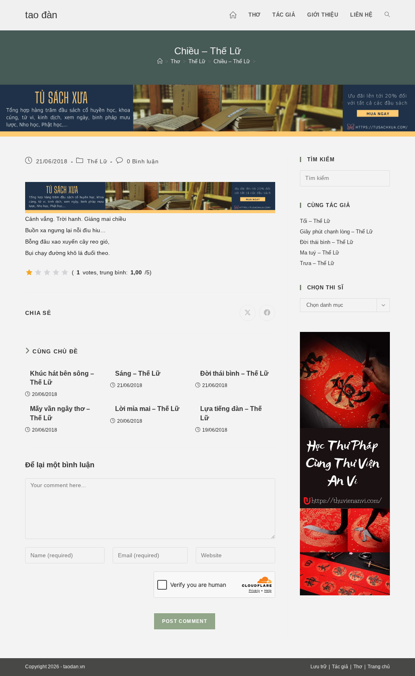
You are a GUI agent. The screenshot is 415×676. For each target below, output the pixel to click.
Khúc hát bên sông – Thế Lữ (62, 378)
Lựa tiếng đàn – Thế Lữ (231, 413)
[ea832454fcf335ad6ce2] (207, 110)
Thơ (357, 667)
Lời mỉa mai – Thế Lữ (147, 408)
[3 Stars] (47, 272)
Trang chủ (379, 667)
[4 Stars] (56, 272)
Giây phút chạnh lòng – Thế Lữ (336, 232)
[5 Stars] (65, 272)
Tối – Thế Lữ (315, 221)
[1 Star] (29, 272)
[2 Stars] (38, 272)
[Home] (160, 61)
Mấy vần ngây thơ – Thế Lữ (60, 413)
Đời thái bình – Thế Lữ (234, 373)
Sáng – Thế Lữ (137, 373)
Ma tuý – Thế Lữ (319, 253)
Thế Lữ (97, 161)
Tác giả (340, 667)
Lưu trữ (318, 667)
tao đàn (41, 14)
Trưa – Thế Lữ (317, 263)
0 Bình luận (143, 161)
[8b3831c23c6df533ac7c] (345, 463)
